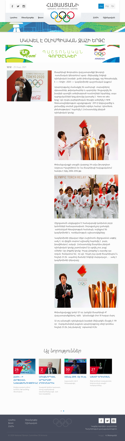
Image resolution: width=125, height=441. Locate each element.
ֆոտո (40, 17)
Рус (112, 6)
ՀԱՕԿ (96, 17)
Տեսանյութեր (27, 17)
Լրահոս (13, 17)
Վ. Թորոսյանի (111, 435)
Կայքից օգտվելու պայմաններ (104, 426)
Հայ (101, 6)
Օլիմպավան (109, 17)
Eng (107, 6)
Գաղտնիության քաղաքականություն (101, 429)
